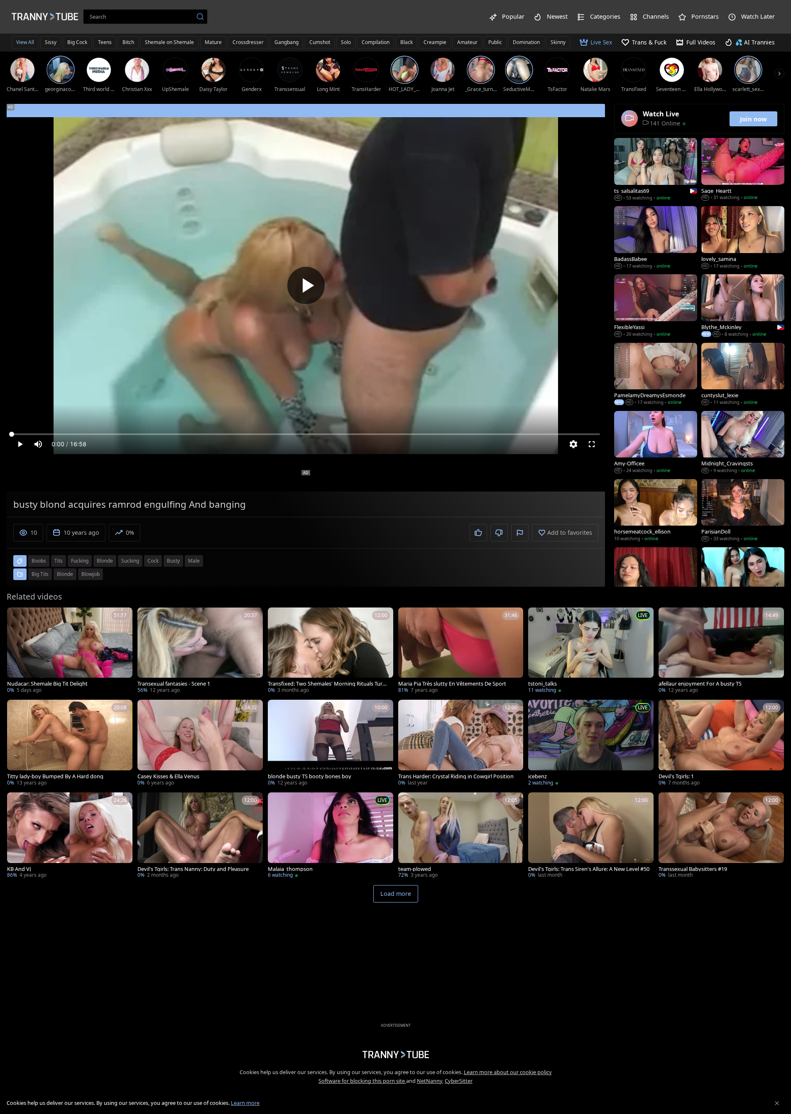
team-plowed (414, 869)
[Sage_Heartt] (742, 170)
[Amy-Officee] (655, 443)
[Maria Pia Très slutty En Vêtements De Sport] (461, 651)
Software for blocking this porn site (362, 1080)
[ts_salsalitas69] (655, 170)
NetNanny (429, 1080)
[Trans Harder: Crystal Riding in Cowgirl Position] (461, 743)
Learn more (245, 1103)
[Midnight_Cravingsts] (742, 443)
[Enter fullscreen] (591, 444)
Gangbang (286, 42)
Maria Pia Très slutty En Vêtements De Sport (452, 683)
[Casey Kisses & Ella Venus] (200, 743)
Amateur (467, 42)
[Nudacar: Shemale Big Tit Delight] (69, 651)
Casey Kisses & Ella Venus (168, 776)
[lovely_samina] (742, 238)
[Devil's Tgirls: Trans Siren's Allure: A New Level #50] (591, 836)
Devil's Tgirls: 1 (676, 776)
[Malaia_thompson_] (330, 836)
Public (495, 42)
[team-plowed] (461, 836)
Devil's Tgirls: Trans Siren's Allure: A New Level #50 (588, 869)
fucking (79, 560)
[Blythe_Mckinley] (742, 306)
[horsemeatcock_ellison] (655, 511)
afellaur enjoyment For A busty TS (700, 683)
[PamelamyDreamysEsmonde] (655, 375)
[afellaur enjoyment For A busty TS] (721, 651)
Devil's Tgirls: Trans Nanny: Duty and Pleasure (193, 869)
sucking (130, 560)
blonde (105, 560)
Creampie (435, 42)
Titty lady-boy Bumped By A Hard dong (55, 776)
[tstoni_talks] (591, 651)
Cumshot (319, 42)
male (194, 560)
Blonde (65, 574)
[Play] (306, 285)
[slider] (306, 434)
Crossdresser (248, 42)
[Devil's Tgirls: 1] (721, 743)
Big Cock (77, 42)
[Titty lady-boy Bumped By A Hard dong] (69, 743)
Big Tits (40, 574)
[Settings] (573, 444)
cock (153, 560)
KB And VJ (19, 869)
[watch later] (17, 617)
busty (173, 560)
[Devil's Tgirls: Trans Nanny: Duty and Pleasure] (200, 836)
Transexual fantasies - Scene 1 (173, 683)
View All (25, 42)
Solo (346, 42)
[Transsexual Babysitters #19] (721, 836)
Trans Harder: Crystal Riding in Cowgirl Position (456, 776)
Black (406, 42)
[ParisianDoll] (742, 511)
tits (58, 560)
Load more (395, 894)
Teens (105, 42)
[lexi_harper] (655, 579)
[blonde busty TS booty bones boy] (330, 743)
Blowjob (90, 574)
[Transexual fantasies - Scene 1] (200, 651)
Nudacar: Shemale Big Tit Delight (47, 683)
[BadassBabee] (655, 238)
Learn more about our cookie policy (508, 1072)
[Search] (200, 17)
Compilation (375, 42)
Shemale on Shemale (169, 42)
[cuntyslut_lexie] (742, 375)
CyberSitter (459, 1080)
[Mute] (38, 444)
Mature (213, 42)
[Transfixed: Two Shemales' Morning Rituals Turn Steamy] (330, 651)
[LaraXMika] (742, 579)
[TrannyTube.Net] (45, 16)
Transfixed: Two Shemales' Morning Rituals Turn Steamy (327, 683)
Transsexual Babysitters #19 (693, 869)
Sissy (50, 42)
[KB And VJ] (69, 836)
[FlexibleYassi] (655, 306)
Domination (526, 42)
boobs (39, 560)
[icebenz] (591, 743)
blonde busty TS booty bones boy (309, 776)
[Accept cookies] (776, 1103)
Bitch (128, 42)
